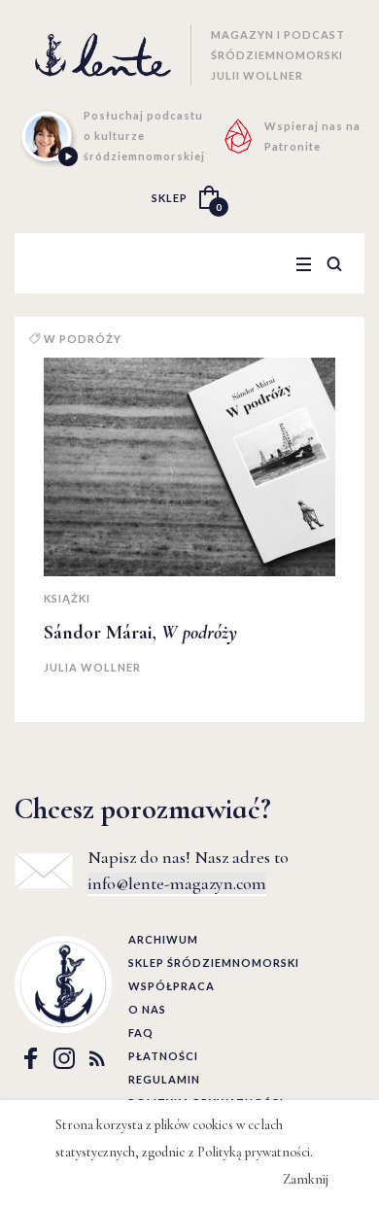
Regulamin (164, 1079)
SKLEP (170, 197)
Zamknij (305, 1179)
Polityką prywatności (253, 1152)
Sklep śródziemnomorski (213, 962)
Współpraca (171, 986)
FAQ (141, 1032)
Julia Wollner (92, 667)
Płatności (163, 1056)
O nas (147, 1009)
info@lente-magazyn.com (176, 883)
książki (67, 598)
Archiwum (163, 939)
